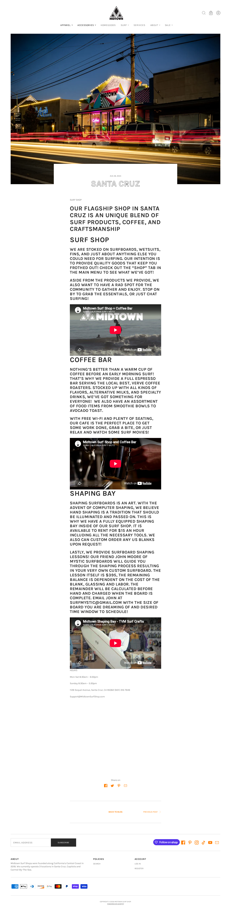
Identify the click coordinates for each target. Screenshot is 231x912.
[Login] (218, 13)
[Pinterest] (190, 843)
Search (96, 864)
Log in (138, 864)
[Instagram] (197, 843)
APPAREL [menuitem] (65, 25)
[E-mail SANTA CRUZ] (125, 785)
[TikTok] (203, 843)
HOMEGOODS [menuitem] (108, 25)
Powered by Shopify (115, 904)
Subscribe (63, 842)
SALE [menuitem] (168, 25)
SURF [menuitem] (124, 25)
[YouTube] (210, 843)
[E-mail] (217, 843)
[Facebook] (183, 843)
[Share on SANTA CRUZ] (105, 785)
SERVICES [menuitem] (139, 25)
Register (139, 868)
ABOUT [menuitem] (154, 25)
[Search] (203, 12)
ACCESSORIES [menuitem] (85, 25)
